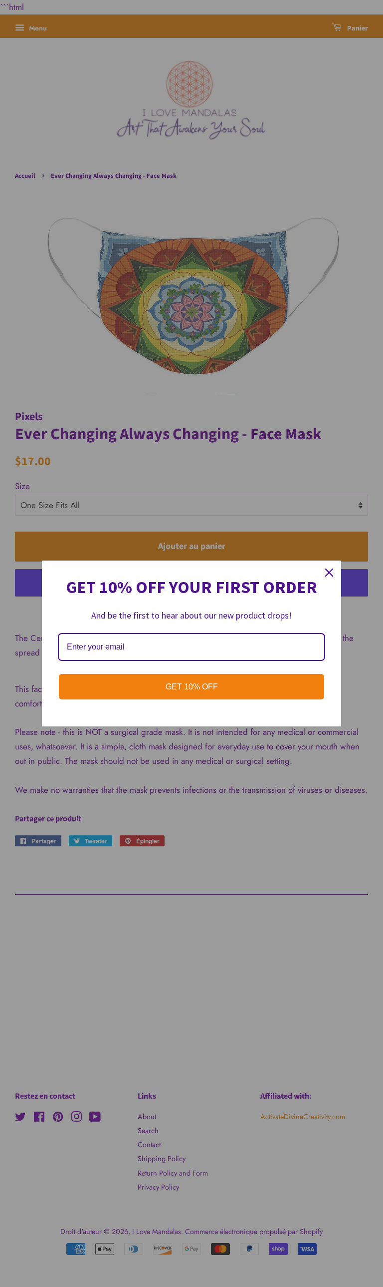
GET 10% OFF (192, 686)
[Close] (329, 573)
